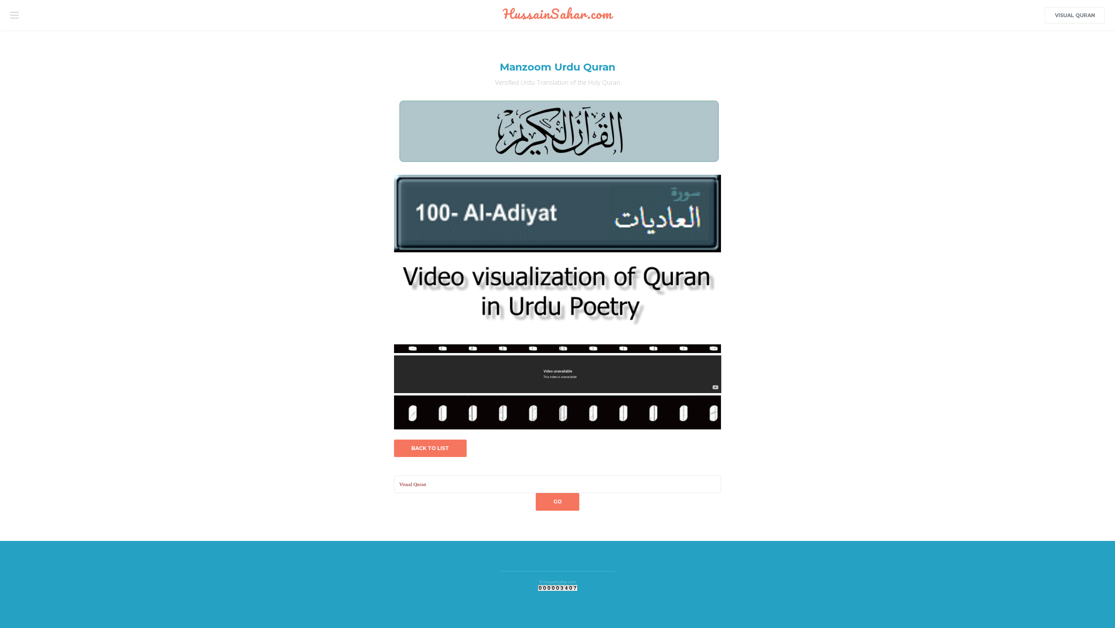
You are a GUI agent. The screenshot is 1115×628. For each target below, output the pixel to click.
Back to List (430, 448)
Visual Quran (1075, 15)
